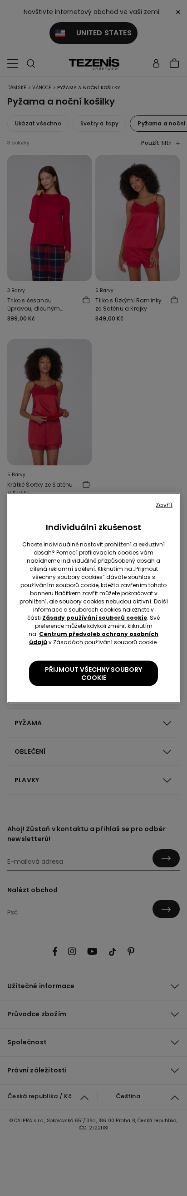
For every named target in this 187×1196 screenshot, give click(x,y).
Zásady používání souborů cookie (94, 618)
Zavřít (164, 505)
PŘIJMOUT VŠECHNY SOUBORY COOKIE (93, 673)
